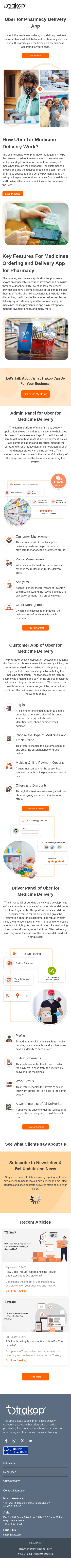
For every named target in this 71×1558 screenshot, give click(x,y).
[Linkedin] (30, 1440)
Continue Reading (16, 1290)
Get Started (36, 55)
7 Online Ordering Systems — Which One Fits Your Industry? (35, 1343)
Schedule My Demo (35, 394)
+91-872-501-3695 (12, 1524)
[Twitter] (22, 1440)
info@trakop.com (12, 1534)
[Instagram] (14, 1440)
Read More (35, 1376)
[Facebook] (6, 1440)
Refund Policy (36, 1543)
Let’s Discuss (12, 193)
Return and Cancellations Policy (35, 1548)
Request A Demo (35, 627)
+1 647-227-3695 (12, 1506)
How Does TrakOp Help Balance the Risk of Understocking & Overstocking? (31, 1273)
